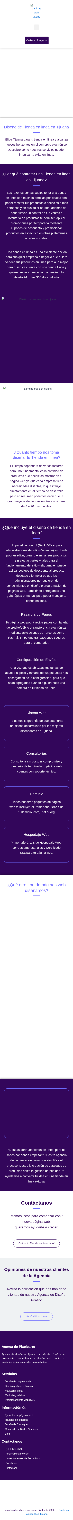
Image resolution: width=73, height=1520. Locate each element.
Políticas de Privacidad (36, 1489)
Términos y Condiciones (36, 1500)
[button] (36, 27)
